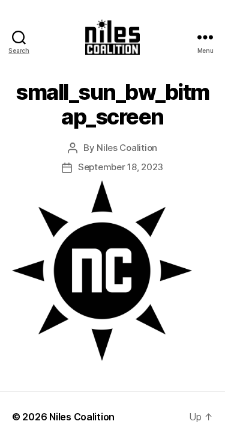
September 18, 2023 (120, 167)
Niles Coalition (127, 147)
